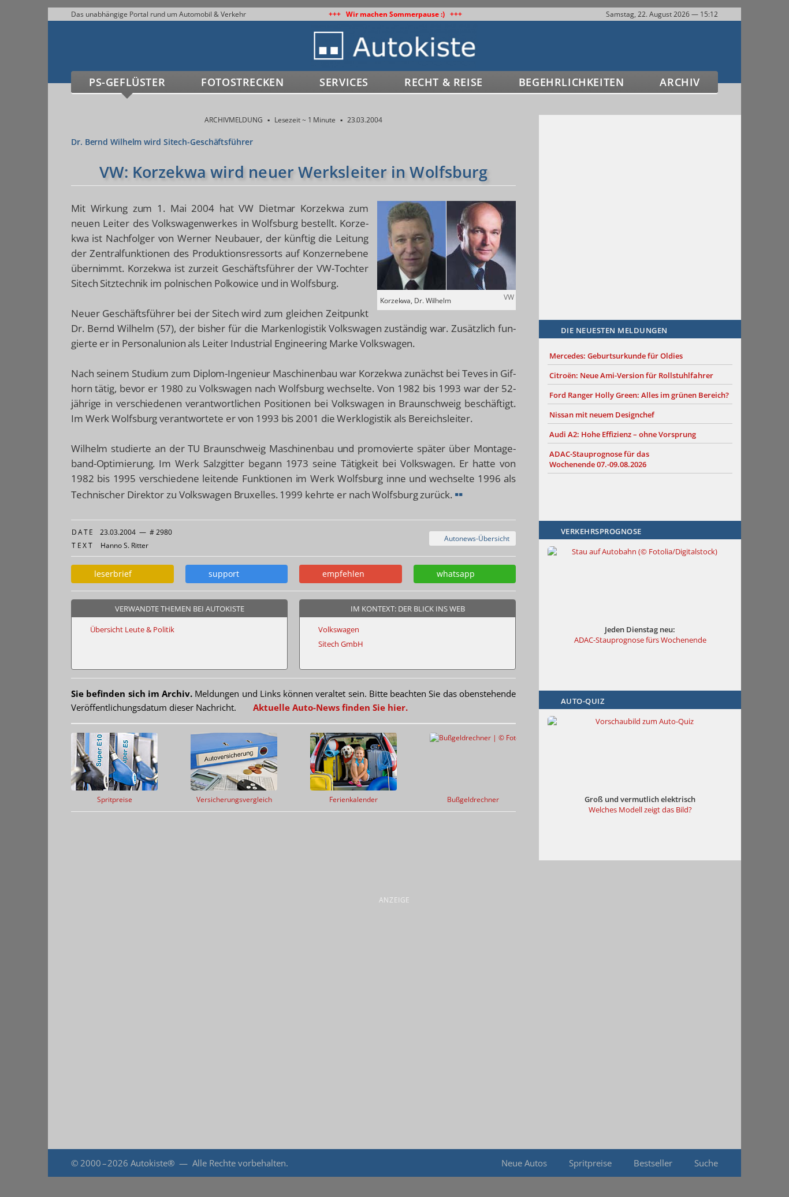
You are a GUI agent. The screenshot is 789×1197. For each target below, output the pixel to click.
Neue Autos (524, 1163)
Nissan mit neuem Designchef (601, 414)
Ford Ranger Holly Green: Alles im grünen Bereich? (639, 395)
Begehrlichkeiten (571, 82)
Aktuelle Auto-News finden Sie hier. (330, 707)
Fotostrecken (242, 82)
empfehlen (341, 573)
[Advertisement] (640, 200)
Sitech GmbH (340, 644)
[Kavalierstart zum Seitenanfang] (717, 1163)
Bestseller (653, 1163)
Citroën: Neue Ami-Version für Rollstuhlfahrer (631, 375)
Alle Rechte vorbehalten (239, 1163)
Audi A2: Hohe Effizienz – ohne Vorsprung (622, 434)
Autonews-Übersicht (475, 538)
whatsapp (453, 573)
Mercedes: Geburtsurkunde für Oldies (616, 355)
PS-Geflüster (127, 82)
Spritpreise (590, 1163)
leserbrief (111, 573)
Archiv (680, 82)
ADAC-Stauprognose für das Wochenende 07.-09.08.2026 (599, 459)
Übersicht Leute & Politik (132, 629)
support (221, 573)
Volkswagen (338, 629)
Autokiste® (152, 1163)
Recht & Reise (443, 82)
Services (344, 82)
